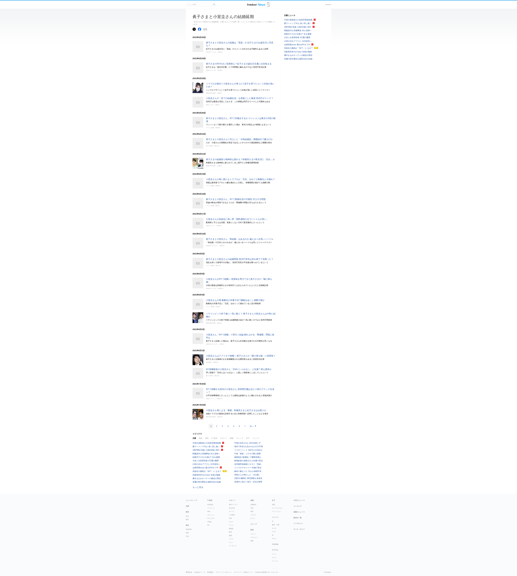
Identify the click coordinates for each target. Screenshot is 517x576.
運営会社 (189, 572)
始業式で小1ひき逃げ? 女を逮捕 (206, 457)
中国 (187, 536)
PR (208, 525)
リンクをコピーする (205, 29)
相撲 (230, 535)
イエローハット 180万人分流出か (248, 450)
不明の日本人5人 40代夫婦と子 (247, 443)
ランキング (298, 506)
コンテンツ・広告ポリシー (243, 572)
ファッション (276, 511)
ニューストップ (191, 500)
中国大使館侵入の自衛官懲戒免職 (207, 443)
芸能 (231, 438)
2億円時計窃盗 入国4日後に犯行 (206, 450)
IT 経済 (214, 438)
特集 (251, 541)
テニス (231, 525)
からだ (274, 528)
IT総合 (209, 522)
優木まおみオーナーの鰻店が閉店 (207, 478)
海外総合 (189, 529)
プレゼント (254, 537)
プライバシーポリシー (224, 572)
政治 (187, 519)
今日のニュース (299, 500)
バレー (231, 542)
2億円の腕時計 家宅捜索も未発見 (248, 478)
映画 (252, 530)
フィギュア (232, 546)
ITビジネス (211, 518)
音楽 (251, 508)
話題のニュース (299, 512)
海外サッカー (233, 504)
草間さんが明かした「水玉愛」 (247, 475)
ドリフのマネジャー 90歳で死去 (247, 468)
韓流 (251, 511)
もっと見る (198, 487)
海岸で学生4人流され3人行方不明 (248, 446)
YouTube (275, 544)
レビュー (253, 534)
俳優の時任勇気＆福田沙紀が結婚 (207, 482)
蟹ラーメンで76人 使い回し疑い (206, 446)
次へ (252, 426)
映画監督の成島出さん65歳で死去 (248, 461)
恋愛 (273, 504)
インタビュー (298, 523)
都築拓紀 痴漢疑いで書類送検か (247, 457)
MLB (230, 518)
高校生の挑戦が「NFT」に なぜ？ (207, 471)
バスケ (231, 539)
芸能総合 (253, 504)
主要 (194, 438)
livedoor (328, 5)
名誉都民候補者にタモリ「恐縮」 (248, 464)
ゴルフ (231, 522)
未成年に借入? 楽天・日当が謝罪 (248, 482)
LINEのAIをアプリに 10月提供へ (206, 464)
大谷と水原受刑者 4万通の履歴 (206, 461)
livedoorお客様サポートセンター (267, 572)
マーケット (211, 508)
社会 (187, 516)
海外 (207, 438)
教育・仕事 (275, 525)
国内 (200, 438)
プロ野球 (232, 515)
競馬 (230, 532)
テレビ (252, 518)
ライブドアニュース (256, 4)
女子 (247, 438)
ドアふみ (268, 4)
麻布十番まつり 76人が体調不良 (247, 471)
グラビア (253, 515)
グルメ (274, 538)
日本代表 (232, 508)
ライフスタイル (277, 508)
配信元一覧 (298, 518)
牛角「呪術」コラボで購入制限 (247, 454)
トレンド (255, 438)
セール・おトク (299, 529)
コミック (275, 561)
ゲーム (274, 557)
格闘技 (231, 528)
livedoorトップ (199, 572)
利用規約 (210, 572)
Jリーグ (231, 511)
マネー (274, 531)
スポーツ (223, 438)
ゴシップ (239, 438)
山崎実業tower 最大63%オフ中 (206, 468)
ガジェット (211, 515)
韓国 (187, 533)
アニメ (274, 554)
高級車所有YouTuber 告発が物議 (206, 475)
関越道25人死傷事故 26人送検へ (206, 454)
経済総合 (210, 504)
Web (208, 511)
